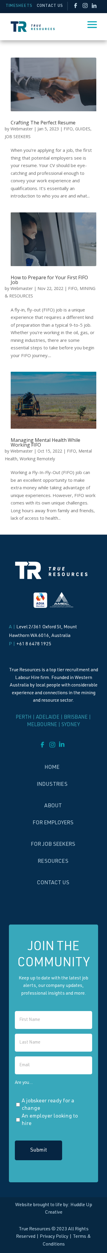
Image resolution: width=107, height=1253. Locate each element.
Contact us (53, 883)
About (53, 806)
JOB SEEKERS (18, 136)
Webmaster (21, 129)
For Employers (53, 823)
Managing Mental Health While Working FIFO (45, 442)
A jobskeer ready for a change (48, 1105)
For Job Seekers (53, 844)
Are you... (24, 1083)
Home (52, 767)
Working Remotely (37, 459)
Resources (53, 861)
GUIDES (82, 129)
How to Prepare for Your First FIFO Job (49, 280)
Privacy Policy (54, 1237)
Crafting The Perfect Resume (43, 122)
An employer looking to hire (50, 1120)
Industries (52, 784)
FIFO (68, 129)
